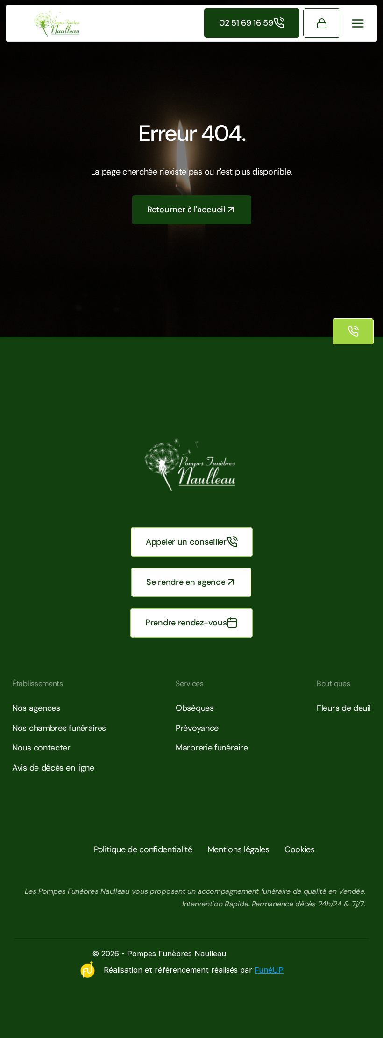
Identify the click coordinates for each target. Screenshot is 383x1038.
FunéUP (269, 970)
